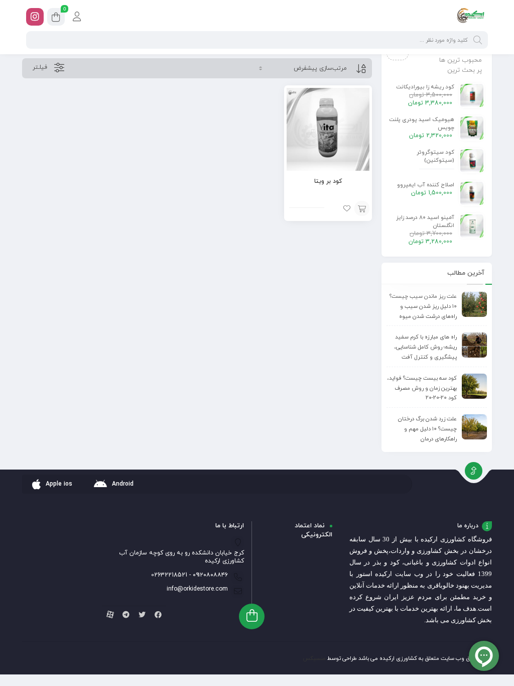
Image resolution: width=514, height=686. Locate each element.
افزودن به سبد (361, 208)
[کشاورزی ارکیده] (470, 17)
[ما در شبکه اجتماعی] (35, 17)
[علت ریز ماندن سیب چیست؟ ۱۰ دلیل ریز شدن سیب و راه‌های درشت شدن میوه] (474, 304)
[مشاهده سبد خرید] (56, 18)
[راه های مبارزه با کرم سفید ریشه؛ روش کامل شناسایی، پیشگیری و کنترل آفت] (474, 345)
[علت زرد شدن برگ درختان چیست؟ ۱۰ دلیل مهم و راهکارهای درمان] (474, 426)
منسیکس (314, 658)
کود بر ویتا (328, 181)
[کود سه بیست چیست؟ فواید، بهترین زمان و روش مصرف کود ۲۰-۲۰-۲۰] (474, 386)
